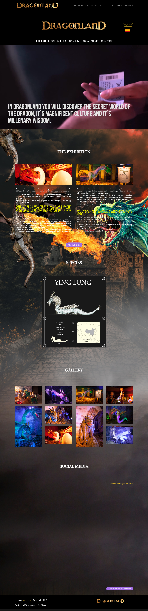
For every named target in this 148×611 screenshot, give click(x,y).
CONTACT (129, 5)
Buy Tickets (128, 25)
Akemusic (27, 600)
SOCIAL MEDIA (116, 5)
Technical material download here (120, 589)
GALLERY (104, 5)
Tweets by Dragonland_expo (121, 483)
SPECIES (94, 5)
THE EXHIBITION (81, 5)
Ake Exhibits (74, 245)
